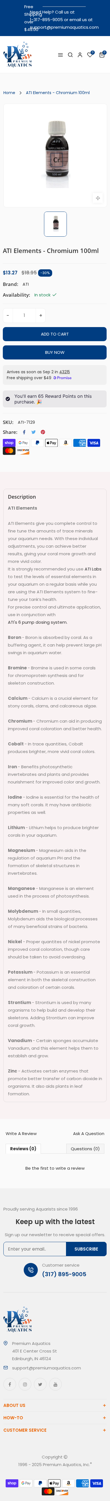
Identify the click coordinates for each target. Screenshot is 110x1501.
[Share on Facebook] (24, 432)
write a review (70, 1168)
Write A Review (21, 1133)
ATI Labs (93, 569)
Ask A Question (88, 1133)
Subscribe (86, 1249)
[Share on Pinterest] (42, 432)
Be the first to (55, 1168)
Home (9, 93)
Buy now (55, 352)
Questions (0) (85, 1149)
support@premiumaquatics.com (64, 27)
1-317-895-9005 (46, 20)
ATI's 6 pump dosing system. (37, 622)
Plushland (62, 1472)
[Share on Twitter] (33, 432)
